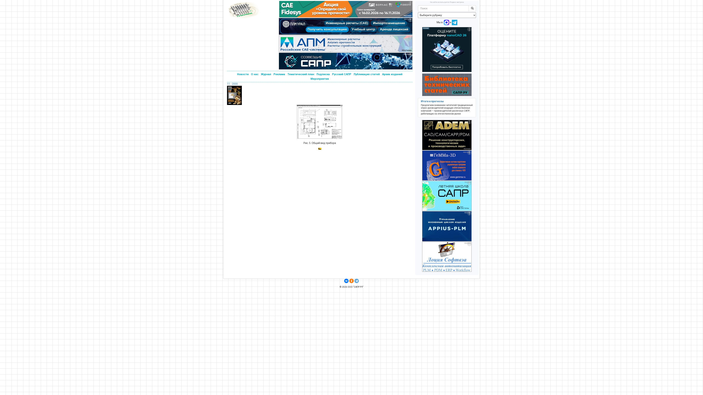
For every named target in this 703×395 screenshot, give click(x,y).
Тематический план (300, 74)
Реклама (279, 74)
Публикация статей (367, 74)
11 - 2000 (232, 83)
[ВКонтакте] (346, 281)
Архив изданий (392, 74)
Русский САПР (341, 74)
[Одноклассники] (351, 281)
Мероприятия (319, 78)
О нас (254, 74)
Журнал (266, 74)
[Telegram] (356, 281)
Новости (243, 74)
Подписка (323, 74)
